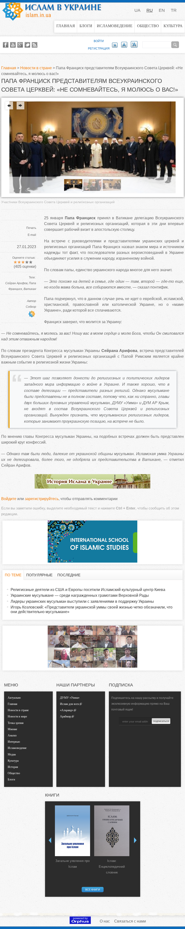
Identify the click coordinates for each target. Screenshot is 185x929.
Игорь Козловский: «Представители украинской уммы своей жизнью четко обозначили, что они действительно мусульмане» (91, 609)
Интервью (14, 741)
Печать (31, 228)
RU (149, 10)
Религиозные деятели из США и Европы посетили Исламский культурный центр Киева (88, 590)
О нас (105, 921)
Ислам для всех (69, 704)
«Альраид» (66, 710)
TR (174, 10)
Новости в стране (36, 68)
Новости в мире (17, 716)
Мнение (12, 729)
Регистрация (99, 48)
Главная (65, 26)
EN (162, 10)
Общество (148, 26)
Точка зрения (16, 723)
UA (137, 10)
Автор (31, 301)
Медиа (12, 754)
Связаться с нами (130, 921)
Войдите (8, 499)
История (13, 767)
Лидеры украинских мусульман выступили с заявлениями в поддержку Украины (82, 601)
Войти (99, 41)
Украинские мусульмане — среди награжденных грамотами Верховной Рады (80, 595)
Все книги (92, 889)
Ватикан (30, 289)
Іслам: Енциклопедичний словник (112, 866)
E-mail (32, 235)
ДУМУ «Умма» (69, 697)
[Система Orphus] (80, 923)
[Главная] (51, 10)
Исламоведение (114, 26)
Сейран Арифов (16, 283)
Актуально (14, 697)
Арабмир (65, 716)
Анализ (12, 735)
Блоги (85, 26)
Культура (173, 26)
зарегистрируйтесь (42, 499)
